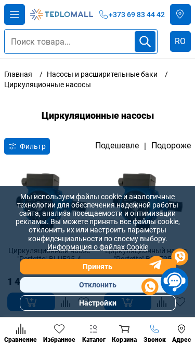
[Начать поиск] (145, 41)
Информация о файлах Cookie (97, 247)
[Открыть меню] (14, 14)
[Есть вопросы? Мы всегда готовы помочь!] (165, 273)
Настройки (97, 303)
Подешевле (117, 145)
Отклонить (97, 285)
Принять (97, 266)
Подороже (171, 145)
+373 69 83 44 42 (137, 14)
